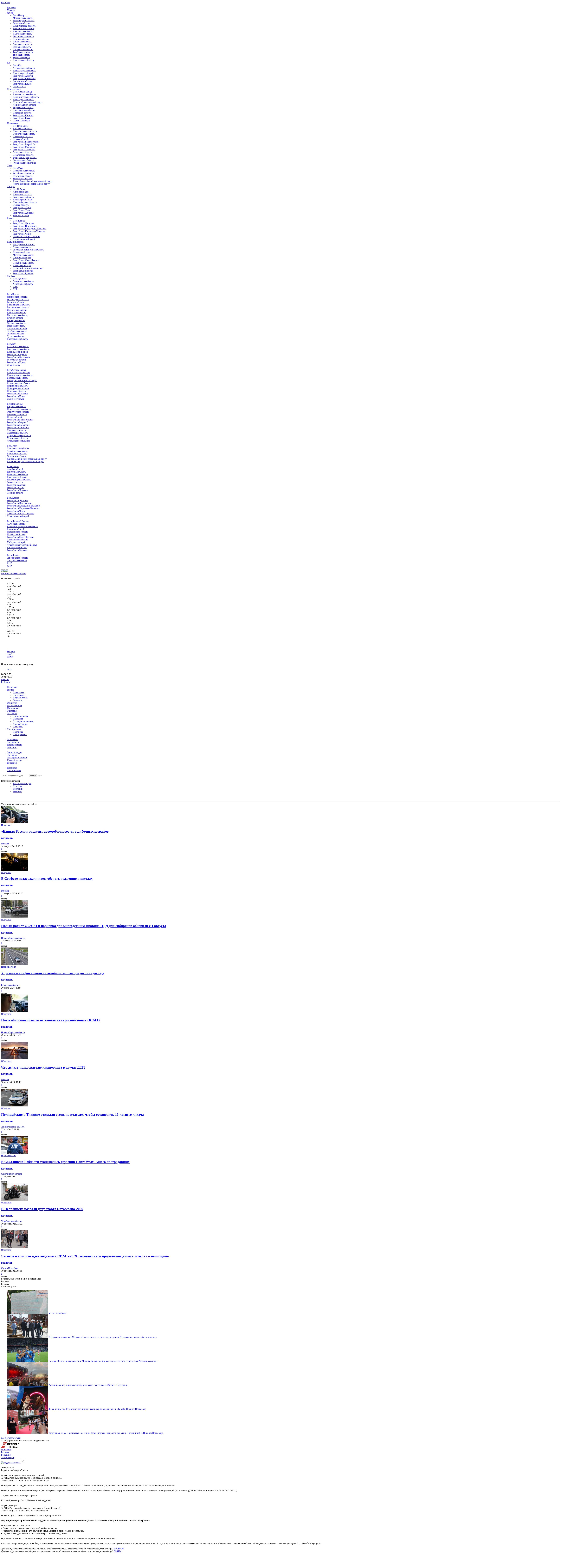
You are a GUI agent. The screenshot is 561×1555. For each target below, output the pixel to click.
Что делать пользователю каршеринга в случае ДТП (43, 1067)
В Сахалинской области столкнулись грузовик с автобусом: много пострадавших (65, 1162)
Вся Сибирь (19, 189)
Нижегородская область (25, 131)
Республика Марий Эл (24, 144)
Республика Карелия (23, 115)
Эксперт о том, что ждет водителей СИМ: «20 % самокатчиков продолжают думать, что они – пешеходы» (85, 1256)
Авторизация (7, 1457)
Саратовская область (23, 155)
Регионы (5, 2)
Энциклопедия (20, 716)
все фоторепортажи (11, 1438)
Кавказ (10, 218)
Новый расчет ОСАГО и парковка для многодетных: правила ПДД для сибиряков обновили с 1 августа (83, 926)
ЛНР (15, 286)
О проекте (6, 1449)
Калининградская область (26, 97)
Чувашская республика (24, 163)
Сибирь (11, 186)
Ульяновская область (23, 160)
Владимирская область (24, 26)
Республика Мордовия (24, 147)
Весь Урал (18, 168)
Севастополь (19, 86)
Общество (12, 703)
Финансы (17, 700)
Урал (9, 165)
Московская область (23, 18)
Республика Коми (22, 118)
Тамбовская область (23, 52)
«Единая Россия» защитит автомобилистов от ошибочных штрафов (55, 831)
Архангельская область (24, 94)
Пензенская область (23, 136)
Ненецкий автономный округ (28, 102)
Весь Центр (18, 15)
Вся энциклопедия (22, 783)
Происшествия (14, 705)
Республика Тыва (21, 210)
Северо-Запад (14, 89)
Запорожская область (23, 281)
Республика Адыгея (23, 76)
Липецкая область (22, 41)
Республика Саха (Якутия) (26, 260)
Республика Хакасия (23, 213)
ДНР (15, 289)
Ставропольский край (24, 239)
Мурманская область (23, 107)
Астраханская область (24, 68)
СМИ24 (117, 1551)
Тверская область (21, 55)
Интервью (18, 726)
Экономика (18, 692)
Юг (8, 62)
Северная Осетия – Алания (26, 236)
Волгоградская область (24, 70)
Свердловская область (24, 170)
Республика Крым (22, 84)
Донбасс (11, 276)
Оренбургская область (24, 134)
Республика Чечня (22, 234)
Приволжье (12, 123)
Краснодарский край (23, 73)
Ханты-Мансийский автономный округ (33, 181)
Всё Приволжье (20, 126)
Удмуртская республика (25, 157)
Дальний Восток (15, 242)
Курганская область (22, 176)
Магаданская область (23, 255)
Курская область (21, 39)
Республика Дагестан (23, 223)
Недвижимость (20, 697)
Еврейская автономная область (28, 249)
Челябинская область (23, 173)
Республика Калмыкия (24, 78)
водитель (7, 837)
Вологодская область (23, 99)
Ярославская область (23, 60)
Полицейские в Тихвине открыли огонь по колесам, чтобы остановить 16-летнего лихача (72, 1114)
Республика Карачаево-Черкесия (29, 231)
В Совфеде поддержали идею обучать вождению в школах (46, 878)
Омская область (20, 205)
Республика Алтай (22, 207)
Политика (12, 687)
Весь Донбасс (19, 278)
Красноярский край (22, 199)
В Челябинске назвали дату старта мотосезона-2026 (42, 1209)
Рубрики (5, 682)
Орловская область (22, 44)
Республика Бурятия (23, 273)
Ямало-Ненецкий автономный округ (31, 184)
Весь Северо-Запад (22, 91)
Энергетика (19, 695)
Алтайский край (21, 191)
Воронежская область (23, 28)
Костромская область (23, 36)
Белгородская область (23, 20)
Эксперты (12, 713)
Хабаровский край (22, 265)
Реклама (11, 651)
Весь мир (11, 7)
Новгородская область (24, 110)
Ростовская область (22, 81)
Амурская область (22, 247)
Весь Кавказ (19, 220)
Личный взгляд (20, 724)
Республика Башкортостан (26, 141)
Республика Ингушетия (25, 226)
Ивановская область (23, 31)
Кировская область (22, 128)
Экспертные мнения (23, 721)
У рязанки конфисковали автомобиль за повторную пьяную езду (52, 973)
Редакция (6, 1455)
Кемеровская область (23, 197)
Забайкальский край (23, 270)
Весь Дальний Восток (24, 244)
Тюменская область (22, 178)
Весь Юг (17, 65)
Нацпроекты (13, 708)
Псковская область (22, 112)
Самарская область (22, 152)
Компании (18, 789)
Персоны (17, 786)
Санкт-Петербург (21, 120)
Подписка (18, 732)
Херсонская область (23, 284)
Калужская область (22, 33)
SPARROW (119, 1548)
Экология (12, 711)
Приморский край (22, 257)
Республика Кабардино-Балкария (29, 228)
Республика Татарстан (24, 149)
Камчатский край (21, 252)
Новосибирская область (25, 202)
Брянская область (21, 23)
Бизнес (10, 689)
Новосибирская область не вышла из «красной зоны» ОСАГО (50, 1020)
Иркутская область (22, 194)
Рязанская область (22, 47)
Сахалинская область (23, 263)
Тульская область (21, 57)
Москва (11, 10)
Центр (10, 12)
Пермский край (20, 139)
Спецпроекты (14, 729)
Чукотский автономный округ (28, 268)
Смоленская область (23, 49)
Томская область (21, 215)
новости (5, 679)
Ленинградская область (24, 105)
